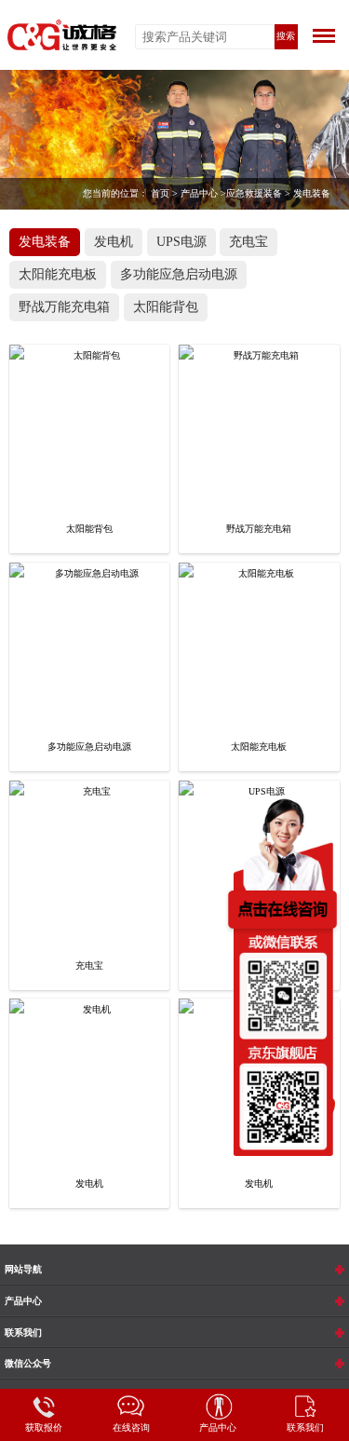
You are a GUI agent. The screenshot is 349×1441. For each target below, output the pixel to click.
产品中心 (199, 193)
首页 (160, 193)
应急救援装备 (254, 193)
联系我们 (305, 1427)
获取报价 (43, 1427)
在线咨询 (131, 1427)
